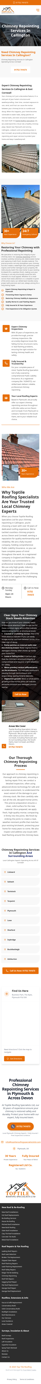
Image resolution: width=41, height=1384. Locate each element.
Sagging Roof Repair (9, 1282)
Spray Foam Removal (9, 1348)
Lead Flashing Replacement (12, 1266)
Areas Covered (7, 1324)
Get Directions (16, 1058)
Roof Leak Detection (9, 1254)
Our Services (6, 1318)
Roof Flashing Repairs (10, 1263)
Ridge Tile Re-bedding (10, 1273)
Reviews (5, 1354)
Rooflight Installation (9, 1312)
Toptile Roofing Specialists (24, 121)
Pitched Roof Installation (11, 1224)
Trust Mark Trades (29, 1370)
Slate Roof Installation (10, 1230)
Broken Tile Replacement (11, 1257)
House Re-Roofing (8, 1221)
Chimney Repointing (9, 1276)
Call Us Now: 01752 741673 (22, 970)
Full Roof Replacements (10, 1215)
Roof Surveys (6, 1335)
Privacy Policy (12, 1379)
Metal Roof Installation (10, 1240)
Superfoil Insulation (9, 1345)
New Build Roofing (8, 1227)
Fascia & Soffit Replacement (12, 1303)
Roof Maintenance (8, 1315)
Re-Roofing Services (9, 1218)
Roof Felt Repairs (8, 1279)
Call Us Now (20, 694)
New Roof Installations (10, 1212)
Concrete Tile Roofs (9, 1237)
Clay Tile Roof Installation (11, 1234)
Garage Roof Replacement (11, 1291)
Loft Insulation (7, 1342)
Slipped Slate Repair (9, 1260)
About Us (5, 1351)
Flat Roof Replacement (10, 1285)
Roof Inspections (8, 1339)
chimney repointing (23, 257)
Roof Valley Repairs (9, 1270)
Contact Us (6, 1357)
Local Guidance (7, 1321)
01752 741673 (22, 2)
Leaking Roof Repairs (9, 1251)
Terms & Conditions (27, 1379)
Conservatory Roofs (9, 1306)
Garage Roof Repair (9, 1288)
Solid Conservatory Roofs (11, 1309)
